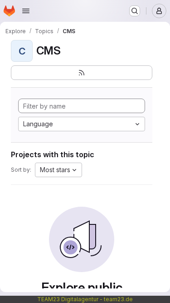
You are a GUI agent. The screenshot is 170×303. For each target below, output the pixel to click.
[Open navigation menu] (26, 11)
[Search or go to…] (134, 10)
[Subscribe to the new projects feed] (81, 72)
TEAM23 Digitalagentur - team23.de (85, 299)
